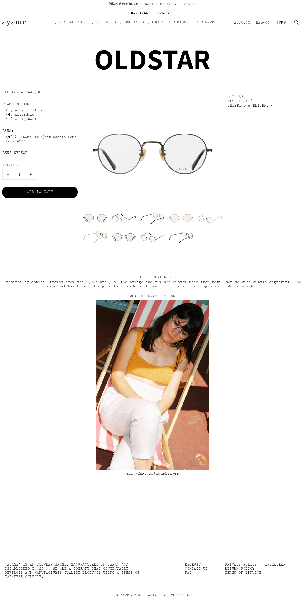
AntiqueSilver (29, 110)
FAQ (188, 572)
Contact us (196, 568)
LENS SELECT (15, 153)
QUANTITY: (11, 165)
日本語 (281, 22)
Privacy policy (241, 564)
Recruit (193, 564)
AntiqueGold (27, 119)
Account (242, 22)
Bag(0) (263, 22)
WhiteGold (24, 115)
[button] (296, 22)
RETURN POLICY (240, 568)
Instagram (275, 564)
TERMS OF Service (243, 572)
